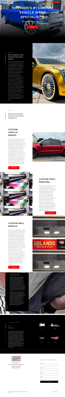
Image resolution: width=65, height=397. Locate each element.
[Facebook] (53, 391)
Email (41, 376)
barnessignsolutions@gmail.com (17, 364)
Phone (41, 372)
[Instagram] (55, 391)
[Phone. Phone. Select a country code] (42, 374)
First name (42, 363)
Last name (42, 367)
